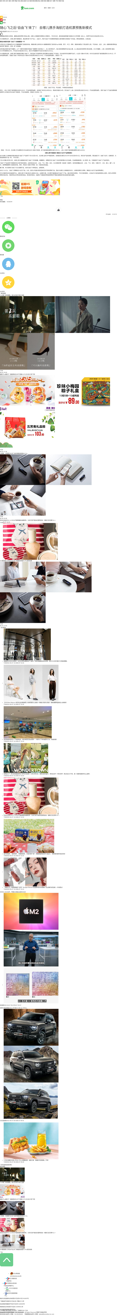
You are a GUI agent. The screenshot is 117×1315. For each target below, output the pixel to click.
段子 (51, 1)
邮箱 (36, 1)
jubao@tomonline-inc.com (46, 1314)
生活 (27, 1)
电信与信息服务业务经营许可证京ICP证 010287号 (14, 1298)
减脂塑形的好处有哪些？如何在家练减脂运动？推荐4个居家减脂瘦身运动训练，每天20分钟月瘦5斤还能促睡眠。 (36, 661)
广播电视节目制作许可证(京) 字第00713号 (12, 1301)
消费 (54, 1)
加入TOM (25, 1310)
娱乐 (10, 1)
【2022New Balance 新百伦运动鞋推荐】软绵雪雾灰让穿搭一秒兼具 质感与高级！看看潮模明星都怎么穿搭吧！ (35, 702)
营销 (33, 1)
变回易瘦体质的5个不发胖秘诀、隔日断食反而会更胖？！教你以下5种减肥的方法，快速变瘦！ (31, 739)
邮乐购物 (8, 1310)
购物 (59, 1)
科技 (62, 1)
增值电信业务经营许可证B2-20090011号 (11, 1306)
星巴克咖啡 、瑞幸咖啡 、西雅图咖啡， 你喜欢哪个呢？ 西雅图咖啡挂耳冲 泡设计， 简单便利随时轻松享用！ (35, 854)
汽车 (57, 1)
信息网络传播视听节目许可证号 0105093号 (12, 1304)
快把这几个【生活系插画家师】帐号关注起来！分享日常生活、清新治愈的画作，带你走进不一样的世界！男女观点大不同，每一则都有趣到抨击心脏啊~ (47, 774)
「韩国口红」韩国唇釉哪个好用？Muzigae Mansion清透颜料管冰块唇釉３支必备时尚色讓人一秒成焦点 (33, 887)
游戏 (21, 1)
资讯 (4, 1)
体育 (13, 1)
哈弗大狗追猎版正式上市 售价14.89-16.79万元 (13, 1008)
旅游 (24, 1)
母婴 (30, 1)
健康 (48, 1)
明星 (16, 1)
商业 (39, 1)
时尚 (19, 1)
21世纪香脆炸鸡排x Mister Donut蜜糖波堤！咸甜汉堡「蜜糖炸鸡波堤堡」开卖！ (26, 1160)
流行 (7, 1)
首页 (1, 1)
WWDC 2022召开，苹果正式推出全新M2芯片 (13, 892)
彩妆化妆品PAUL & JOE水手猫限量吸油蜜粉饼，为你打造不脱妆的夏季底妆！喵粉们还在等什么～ (28, 520)
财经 (45, 1)
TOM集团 (2, 1310)
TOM (1, 522)
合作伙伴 (13, 1310)
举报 (1, 200)
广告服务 (19, 1310)
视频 (42, 1)
